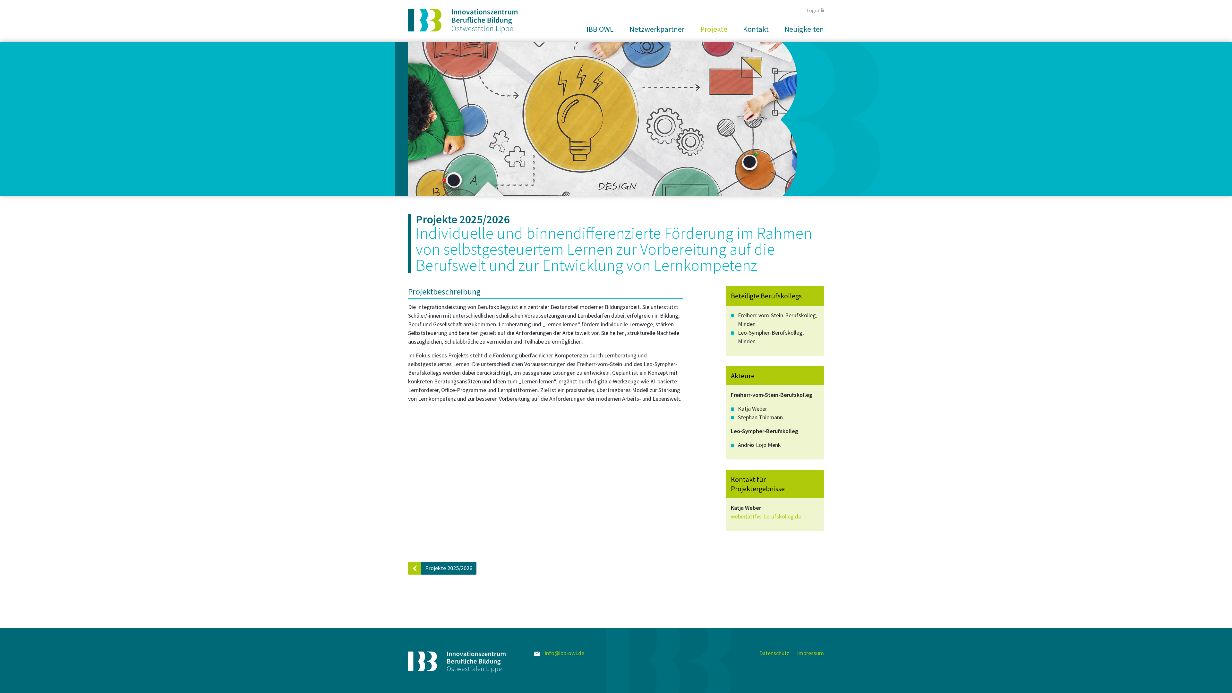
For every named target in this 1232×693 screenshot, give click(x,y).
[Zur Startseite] (463, 21)
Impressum (810, 653)
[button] (597, 29)
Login (813, 10)
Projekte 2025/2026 (448, 568)
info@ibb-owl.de (563, 653)
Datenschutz (774, 653)
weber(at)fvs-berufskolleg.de (766, 516)
